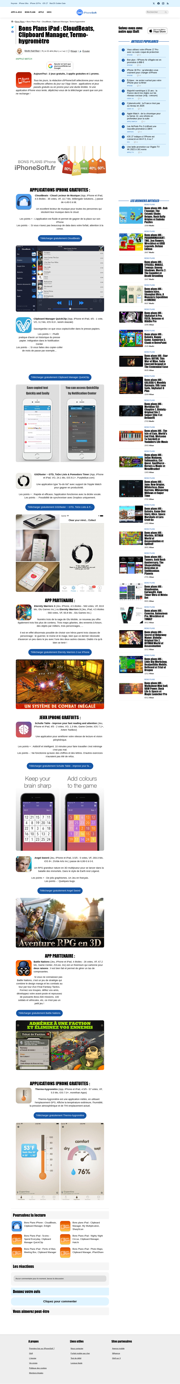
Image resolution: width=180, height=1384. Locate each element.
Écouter (86, 51)
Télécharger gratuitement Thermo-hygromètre (60, 1115)
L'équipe (32, 1358)
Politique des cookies (38, 1368)
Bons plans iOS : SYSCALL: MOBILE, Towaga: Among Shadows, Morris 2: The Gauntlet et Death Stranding (155, 268)
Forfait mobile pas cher (80, 1353)
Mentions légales (36, 1373)
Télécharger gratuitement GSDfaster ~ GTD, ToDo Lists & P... (60, 507)
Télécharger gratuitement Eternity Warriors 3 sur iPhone (60, 652)
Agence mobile (118, 1348)
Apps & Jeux (16, 12)
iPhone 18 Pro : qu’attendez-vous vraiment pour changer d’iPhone (142, 71)
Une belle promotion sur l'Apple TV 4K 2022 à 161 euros (143, 148)
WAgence (116, 1353)
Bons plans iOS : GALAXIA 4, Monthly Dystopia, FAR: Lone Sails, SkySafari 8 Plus (155, 385)
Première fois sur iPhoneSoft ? (42, 1348)
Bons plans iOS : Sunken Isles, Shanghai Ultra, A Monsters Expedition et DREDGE (156, 294)
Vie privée (33, 1363)
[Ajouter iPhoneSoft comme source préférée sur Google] (60, 66)
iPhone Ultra (23, 3)
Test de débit (76, 1358)
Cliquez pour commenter (60, 1301)
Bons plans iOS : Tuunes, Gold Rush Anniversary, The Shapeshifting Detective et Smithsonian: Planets (154, 565)
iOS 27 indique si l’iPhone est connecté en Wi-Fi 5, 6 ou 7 (141, 137)
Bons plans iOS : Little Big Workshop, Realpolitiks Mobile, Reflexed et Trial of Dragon (155, 664)
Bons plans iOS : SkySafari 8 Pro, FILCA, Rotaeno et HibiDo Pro (154, 317)
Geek (49, 12)
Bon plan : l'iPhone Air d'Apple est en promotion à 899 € (144, 61)
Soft (90, 12)
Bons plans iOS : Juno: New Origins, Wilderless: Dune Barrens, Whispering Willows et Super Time (156, 488)
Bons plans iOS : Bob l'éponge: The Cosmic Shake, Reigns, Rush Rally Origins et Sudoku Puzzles (155, 215)
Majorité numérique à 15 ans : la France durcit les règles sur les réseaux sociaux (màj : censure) (142, 93)
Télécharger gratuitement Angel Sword (60, 890)
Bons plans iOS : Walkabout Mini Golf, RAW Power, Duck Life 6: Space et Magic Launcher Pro (156, 688)
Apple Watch (24, 59)
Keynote (14, 3)
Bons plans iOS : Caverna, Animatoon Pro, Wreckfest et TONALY (155, 614)
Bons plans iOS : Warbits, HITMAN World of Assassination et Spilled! (154, 538)
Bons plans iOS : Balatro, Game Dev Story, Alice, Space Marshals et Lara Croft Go (154, 514)
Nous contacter (77, 1348)
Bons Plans (30, 12)
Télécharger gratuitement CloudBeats (60, 238)
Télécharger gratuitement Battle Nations (39, 1013)
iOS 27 (45, 3)
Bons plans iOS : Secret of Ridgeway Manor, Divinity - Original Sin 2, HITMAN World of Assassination (155, 639)
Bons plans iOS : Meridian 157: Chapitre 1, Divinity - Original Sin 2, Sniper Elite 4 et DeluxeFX (155, 410)
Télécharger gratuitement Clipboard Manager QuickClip (60, 377)
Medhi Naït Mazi (32, 51)
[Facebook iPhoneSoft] (158, 4)
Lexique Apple (76, 1363)
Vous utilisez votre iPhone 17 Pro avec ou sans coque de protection (143, 50)
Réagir (74, 51)
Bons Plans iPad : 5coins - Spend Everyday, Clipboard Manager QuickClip (37, 1239)
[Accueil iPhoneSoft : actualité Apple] (12, 22)
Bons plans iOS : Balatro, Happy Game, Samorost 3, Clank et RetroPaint (155, 338)
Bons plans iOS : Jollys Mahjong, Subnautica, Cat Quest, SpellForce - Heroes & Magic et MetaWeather (155, 461)
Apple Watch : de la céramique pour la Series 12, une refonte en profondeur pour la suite (143, 116)
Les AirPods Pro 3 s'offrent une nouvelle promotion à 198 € (141, 127)
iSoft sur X (116, 1358)
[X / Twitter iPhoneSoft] (154, 4)
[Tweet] (12, 28)
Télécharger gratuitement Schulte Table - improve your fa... (60, 766)
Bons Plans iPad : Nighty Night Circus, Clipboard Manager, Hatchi (87, 1239)
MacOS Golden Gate (57, 3)
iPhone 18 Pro (35, 3)
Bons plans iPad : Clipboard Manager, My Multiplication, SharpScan (86, 1225)
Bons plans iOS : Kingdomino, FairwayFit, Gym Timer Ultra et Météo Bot (156, 592)
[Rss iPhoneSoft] (167, 4)
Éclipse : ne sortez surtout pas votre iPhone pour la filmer (144, 81)
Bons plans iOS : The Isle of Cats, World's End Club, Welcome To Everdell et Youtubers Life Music (156, 436)
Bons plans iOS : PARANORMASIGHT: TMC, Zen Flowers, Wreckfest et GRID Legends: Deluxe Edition (154, 242)
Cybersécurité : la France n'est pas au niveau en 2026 (143, 104)
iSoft (31, 1353)
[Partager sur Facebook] (12, 32)
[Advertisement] (60, 117)
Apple (41, 12)
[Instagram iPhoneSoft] (163, 4)
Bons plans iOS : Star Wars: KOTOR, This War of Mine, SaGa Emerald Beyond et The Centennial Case (156, 361)
